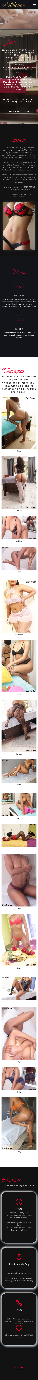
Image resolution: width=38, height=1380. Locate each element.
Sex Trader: (19, 1367)
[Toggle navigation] (34, 5)
